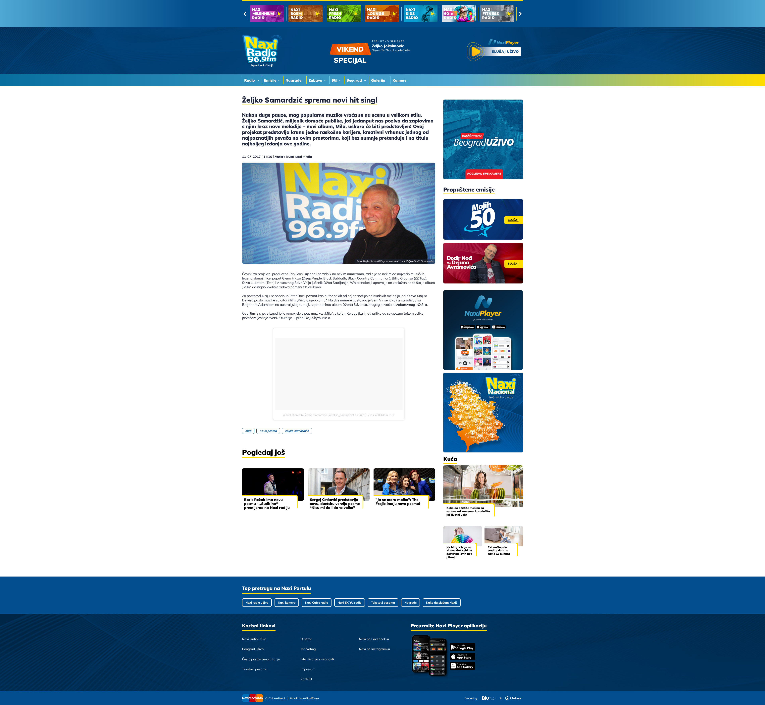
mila (248, 431)
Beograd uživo (253, 649)
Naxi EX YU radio (350, 602)
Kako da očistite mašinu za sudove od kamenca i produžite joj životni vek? (468, 511)
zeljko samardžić (297, 431)
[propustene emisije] (483, 219)
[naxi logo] (262, 51)
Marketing (308, 649)
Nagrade (410, 602)
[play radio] (494, 51)
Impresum (308, 669)
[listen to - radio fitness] (420, 13)
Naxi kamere (286, 602)
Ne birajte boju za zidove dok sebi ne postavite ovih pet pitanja (459, 552)
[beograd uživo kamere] (483, 140)
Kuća (450, 458)
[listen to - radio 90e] (382, 13)
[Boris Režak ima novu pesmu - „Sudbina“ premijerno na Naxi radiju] (273, 484)
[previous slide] (244, 13)
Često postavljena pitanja (261, 659)
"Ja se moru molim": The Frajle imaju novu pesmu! (398, 501)
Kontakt (306, 679)
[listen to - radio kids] (344, 13)
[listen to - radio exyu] (459, 13)
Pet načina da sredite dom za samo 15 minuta (499, 550)
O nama (306, 639)
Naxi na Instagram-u (374, 649)
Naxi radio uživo (256, 602)
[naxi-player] (483, 330)
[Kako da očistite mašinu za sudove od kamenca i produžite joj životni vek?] (483, 486)
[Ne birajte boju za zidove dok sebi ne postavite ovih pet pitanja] (462, 536)
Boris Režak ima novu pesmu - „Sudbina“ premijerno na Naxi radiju (267, 503)
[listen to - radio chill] (497, 13)
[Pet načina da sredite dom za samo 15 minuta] (503, 536)
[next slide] (520, 13)
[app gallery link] (462, 666)
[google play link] (462, 647)
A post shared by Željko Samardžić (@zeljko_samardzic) (318, 415)
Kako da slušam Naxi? (441, 602)
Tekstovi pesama (383, 602)
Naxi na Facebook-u (374, 639)
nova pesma (268, 431)
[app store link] (462, 657)
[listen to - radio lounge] (305, 13)
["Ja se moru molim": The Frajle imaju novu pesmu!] (404, 484)
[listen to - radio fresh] (267, 13)
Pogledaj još (263, 452)
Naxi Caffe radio (316, 602)
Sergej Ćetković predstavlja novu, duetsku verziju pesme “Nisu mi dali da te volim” (335, 503)
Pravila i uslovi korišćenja (304, 698)
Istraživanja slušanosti (317, 659)
